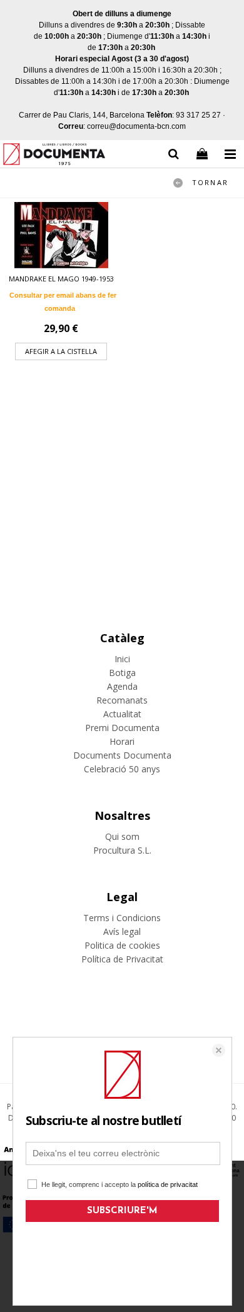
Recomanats (122, 700)
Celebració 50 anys (122, 769)
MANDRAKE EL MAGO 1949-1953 (61, 278)
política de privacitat (168, 1184)
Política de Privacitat (122, 959)
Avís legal (122, 931)
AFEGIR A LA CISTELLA (61, 351)
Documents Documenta (122, 755)
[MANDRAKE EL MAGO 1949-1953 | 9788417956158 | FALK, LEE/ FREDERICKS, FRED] (61, 235)
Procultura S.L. (122, 850)
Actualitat (122, 714)
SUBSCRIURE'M (122, 1211)
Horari (122, 741)
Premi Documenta (122, 728)
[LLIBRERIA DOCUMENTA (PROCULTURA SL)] (54, 156)
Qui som (122, 836)
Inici (122, 659)
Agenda (122, 686)
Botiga (122, 673)
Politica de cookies (122, 945)
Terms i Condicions (122, 918)
